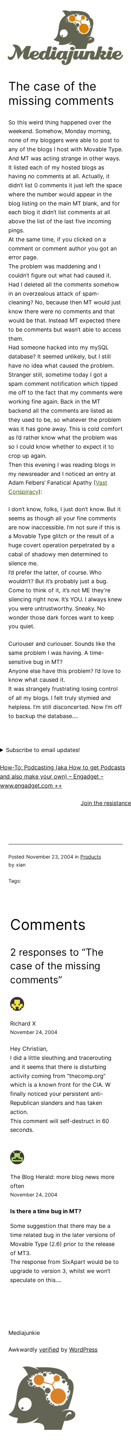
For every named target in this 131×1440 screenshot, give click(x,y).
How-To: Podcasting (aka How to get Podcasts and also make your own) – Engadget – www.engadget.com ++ (62, 776)
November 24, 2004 (33, 1032)
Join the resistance (106, 802)
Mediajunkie (24, 1332)
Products (90, 857)
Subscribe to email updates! (43, 749)
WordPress (83, 1349)
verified (49, 1349)
